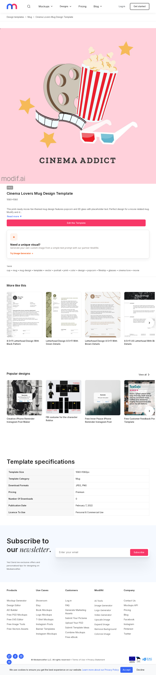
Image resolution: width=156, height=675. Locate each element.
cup (9, 270)
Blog (96, 6)
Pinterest (128, 628)
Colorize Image (102, 633)
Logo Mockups (44, 614)
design (81, 270)
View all (143, 374)
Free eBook (71, 637)
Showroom (41, 600)
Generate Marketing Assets (75, 612)
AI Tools (98, 600)
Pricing (82, 6)
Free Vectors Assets (17, 628)
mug (30, 17)
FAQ (67, 605)
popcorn (91, 270)
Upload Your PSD (74, 622)
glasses (112, 270)
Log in (122, 6)
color (73, 270)
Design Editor (14, 605)
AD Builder (12, 610)
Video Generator (103, 614)
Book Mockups (44, 610)
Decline (140, 669)
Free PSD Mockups (17, 614)
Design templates (15, 17)
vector (48, 270)
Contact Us (130, 600)
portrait (57, 270)
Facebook (129, 619)
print (66, 270)
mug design (25, 270)
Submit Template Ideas (77, 627)
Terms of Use (78, 659)
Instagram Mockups (46, 633)
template (38, 270)
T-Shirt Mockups (44, 619)
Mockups (44, 6)
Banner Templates (45, 628)
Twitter (127, 633)
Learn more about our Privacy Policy (100, 669)
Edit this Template (76, 222)
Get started (139, 6)
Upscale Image (102, 619)
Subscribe (139, 552)
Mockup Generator (17, 600)
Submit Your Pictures (76, 618)
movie (136, 270)
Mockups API (131, 605)
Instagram (129, 624)
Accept (126, 669)
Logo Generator (102, 610)
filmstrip (102, 270)
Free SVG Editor (15, 619)
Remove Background (105, 628)
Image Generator (103, 605)
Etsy (38, 605)
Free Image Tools (16, 624)
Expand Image (102, 624)
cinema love (125, 270)
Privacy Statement (96, 659)
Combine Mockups (75, 632)
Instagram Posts (44, 624)
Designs (64, 6)
